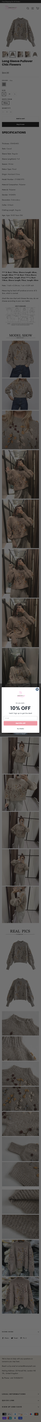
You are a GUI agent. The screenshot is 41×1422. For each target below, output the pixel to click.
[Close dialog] (37, 689)
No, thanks (20, 729)
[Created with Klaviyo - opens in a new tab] (20, 734)
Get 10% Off (20, 723)
